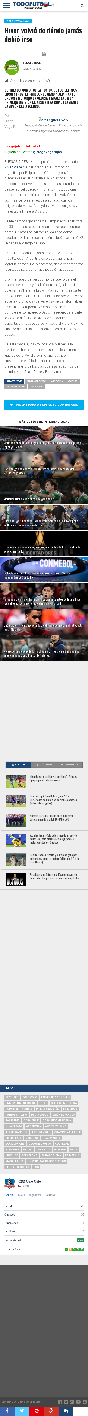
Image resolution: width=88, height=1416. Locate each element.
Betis (73, 1149)
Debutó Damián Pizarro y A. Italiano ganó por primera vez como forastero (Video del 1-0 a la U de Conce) (54, 858)
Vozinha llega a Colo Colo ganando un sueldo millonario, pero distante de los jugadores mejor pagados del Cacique (53, 839)
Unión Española (63, 1114)
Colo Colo (29, 1097)
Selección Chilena (64, 1103)
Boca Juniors (15, 1143)
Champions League (67, 1132)
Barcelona (29, 1155)
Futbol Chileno (16, 1114)
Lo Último (45, 764)
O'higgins (32, 1138)
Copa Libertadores (19, 1108)
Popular (20, 764)
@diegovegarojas (47, 152)
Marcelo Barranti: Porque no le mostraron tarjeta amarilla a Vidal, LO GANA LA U (51, 817)
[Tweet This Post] (22, 1411)
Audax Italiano (55, 1126)
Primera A (72, 1155)
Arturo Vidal (41, 1132)
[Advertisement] (44, 709)
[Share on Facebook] (7, 1411)
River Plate (13, 167)
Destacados (39, 1114)
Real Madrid (51, 1138)
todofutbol (32, 62)
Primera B (70, 1108)
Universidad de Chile (55, 1097)
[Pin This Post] (36, 1411)
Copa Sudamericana (57, 1120)
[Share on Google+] (51, 1411)
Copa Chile (31, 1120)
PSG (36, 1167)
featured (12, 1097)
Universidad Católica (21, 1103)
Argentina (57, 381)
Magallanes (15, 1161)
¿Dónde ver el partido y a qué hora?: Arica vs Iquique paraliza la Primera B (53, 778)
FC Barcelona (51, 1155)
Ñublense (12, 1149)
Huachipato (14, 1126)
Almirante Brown (37, 381)
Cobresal (62, 1143)
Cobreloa (43, 1149)
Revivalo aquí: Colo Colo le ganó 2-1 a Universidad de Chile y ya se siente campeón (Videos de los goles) (53, 800)
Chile (43, 1103)
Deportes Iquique (17, 1167)
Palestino (13, 1120)
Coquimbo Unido (40, 1143)
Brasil (27, 1149)
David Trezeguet (16, 386)
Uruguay (12, 1155)
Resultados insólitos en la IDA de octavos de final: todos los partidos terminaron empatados (54, 876)
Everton (60, 1149)
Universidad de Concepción (47, 1161)
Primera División (47, 1108)
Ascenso (72, 381)
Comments (71, 764)
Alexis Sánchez (17, 1132)
